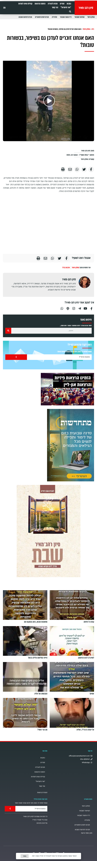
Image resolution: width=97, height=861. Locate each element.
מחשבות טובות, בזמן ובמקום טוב (35, 621)
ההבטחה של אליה (40, 693)
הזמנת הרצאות (40, 3)
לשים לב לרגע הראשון (86, 657)
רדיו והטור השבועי (66, 17)
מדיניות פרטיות (42, 823)
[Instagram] (73, 308)
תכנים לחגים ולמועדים (42, 17)
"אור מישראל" (66, 7)
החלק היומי (91, 17)
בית (93, 29)
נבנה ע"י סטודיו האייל (39, 820)
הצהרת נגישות (42, 792)
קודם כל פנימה (89, 621)
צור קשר (55, 7)
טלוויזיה (54, 17)
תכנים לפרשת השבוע (25, 17)
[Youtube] (85, 308)
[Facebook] (91, 308)
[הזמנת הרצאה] (67, 389)
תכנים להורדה (52, 3)
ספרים (62, 3)
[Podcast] (67, 308)
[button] (70, 11)
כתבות (69, 3)
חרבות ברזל (66, 267)
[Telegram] (79, 308)
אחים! (92, 693)
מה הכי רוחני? (42, 729)
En (4, 7)
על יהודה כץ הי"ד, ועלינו (85, 729)
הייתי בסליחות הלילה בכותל (37, 657)
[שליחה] (16, 357)
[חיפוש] (8, 331)
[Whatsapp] (61, 308)
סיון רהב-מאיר (86, 8)
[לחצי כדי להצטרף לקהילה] (70, 445)
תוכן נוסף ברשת (86, 833)
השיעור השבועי (79, 17)
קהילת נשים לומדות (25, 3)
